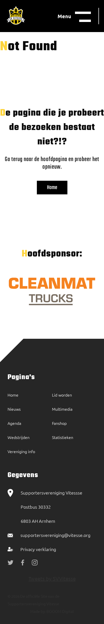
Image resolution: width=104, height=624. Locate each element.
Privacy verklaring (38, 549)
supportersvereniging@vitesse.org (55, 535)
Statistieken (62, 437)
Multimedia (62, 409)
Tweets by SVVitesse (52, 578)
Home (52, 187)
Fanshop (59, 423)
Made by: (38, 611)
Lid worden (62, 395)
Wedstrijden (19, 437)
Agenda (14, 423)
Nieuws (14, 409)
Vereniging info (21, 451)
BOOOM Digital (60, 611)
